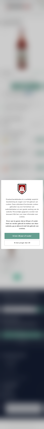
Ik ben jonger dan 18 (22, 243)
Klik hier (16, 214)
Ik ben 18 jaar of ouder (22, 236)
